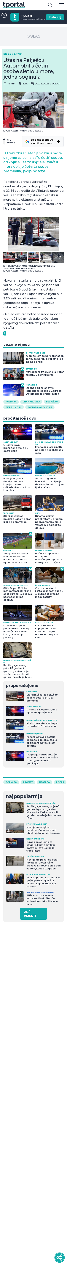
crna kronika (31, 401)
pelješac (52, 401)
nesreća (44, 782)
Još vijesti (30, 914)
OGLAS (33, 36)
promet (28, 782)
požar (60, 782)
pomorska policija (40, 407)
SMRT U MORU (14, 407)
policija (11, 401)
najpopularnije (24, 796)
